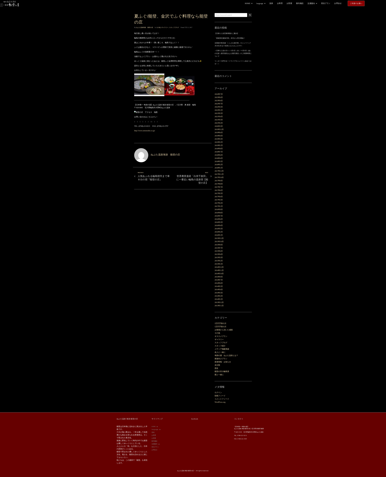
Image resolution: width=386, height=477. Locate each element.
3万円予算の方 (220, 323)
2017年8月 (219, 184)
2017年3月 (219, 200)
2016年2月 (219, 232)
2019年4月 (219, 136)
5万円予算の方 (220, 327)
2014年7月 (219, 280)
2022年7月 (219, 104)
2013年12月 (219, 302)
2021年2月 (219, 123)
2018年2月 (219, 165)
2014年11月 (219, 270)
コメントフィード (222, 399)
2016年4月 (219, 225)
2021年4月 (219, 117)
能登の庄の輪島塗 (222, 371)
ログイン (218, 393)
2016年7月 (219, 216)
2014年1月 (219, 299)
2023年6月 (219, 97)
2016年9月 (219, 209)
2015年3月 (219, 257)
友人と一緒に (220, 352)
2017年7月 (219, 187)
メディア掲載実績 (222, 349)
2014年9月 (219, 277)
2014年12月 (219, 267)
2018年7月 (219, 152)
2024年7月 (219, 94)
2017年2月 (219, 203)
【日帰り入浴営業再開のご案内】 (227, 33)
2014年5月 (219, 286)
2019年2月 (219, 142)
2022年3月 (219, 107)
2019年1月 (219, 145)
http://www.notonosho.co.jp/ (144, 131)
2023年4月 (219, 101)
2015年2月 (219, 261)
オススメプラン (221, 336)
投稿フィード (220, 396)
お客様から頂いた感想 (224, 330)
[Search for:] (231, 15)
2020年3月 (219, 126)
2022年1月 (219, 110)
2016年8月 (219, 213)
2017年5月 (219, 193)
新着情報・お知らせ (223, 362)
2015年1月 (219, 264)
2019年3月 (219, 139)
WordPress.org (220, 402)
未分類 (217, 365)
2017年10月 (219, 177)
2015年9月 (219, 245)
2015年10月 (219, 242)
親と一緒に (219, 375)
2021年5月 (219, 113)
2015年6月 (219, 251)
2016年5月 (219, 222)
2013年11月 (219, 306)
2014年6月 (219, 283)
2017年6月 (219, 190)
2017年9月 (219, 181)
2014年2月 (219, 296)
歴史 (216, 368)
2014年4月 (219, 290)
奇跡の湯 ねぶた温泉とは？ (226, 355)
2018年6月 (219, 155)
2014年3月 (219, 293)
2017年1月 (219, 206)
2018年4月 (219, 158)
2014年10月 (219, 274)
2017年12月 (219, 171)
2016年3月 (219, 229)
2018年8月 (219, 149)
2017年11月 (219, 174)
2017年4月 (219, 197)
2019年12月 (219, 129)
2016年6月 (219, 219)
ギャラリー (164, 27)
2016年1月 (219, 235)
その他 (158, 27)
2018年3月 (219, 161)
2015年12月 (219, 238)
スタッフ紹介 (220, 346)
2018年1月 (219, 168)
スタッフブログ (174, 27)
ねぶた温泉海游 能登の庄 (144, 27)
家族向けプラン (221, 359)
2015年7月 (219, 248)
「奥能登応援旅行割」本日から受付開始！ (230, 38)
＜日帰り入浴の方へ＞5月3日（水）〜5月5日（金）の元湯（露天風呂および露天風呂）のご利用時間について (233, 53)
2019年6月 (219, 133)
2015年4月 (219, 254)
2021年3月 (219, 120)
